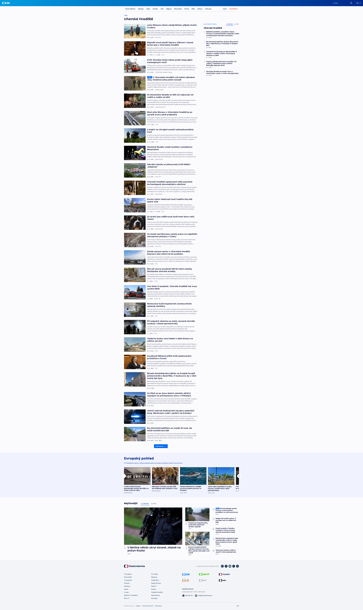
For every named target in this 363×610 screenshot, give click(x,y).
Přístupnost (158, 606)
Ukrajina (141, 9)
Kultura (199, 9)
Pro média (154, 574)
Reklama (154, 577)
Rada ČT (154, 586)
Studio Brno (155, 580)
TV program (128, 574)
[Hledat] (351, 3)
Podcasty (208, 9)
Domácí (155, 9)
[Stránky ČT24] (186, 574)
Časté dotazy (155, 595)
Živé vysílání (128, 577)
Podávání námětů (157, 592)
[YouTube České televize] (229, 566)
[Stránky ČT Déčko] (185, 580)
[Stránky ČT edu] (222, 580)
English (138, 606)
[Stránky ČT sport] (204, 574)
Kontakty (154, 598)
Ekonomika (178, 9)
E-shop (126, 592)
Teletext (127, 583)
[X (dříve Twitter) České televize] (233, 566)
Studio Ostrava (156, 583)
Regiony (169, 9)
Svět (162, 9)
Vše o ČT (126, 598)
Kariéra (153, 589)
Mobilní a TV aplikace (131, 595)
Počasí (186, 9)
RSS (238, 606)
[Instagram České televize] (222, 566)
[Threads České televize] (237, 566)
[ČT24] (6, 3)
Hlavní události (130, 9)
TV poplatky (128, 580)
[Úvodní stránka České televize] (134, 566)
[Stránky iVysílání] (224, 574)
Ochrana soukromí (147, 606)
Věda (193, 9)
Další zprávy (160, 446)
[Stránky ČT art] (202, 580)
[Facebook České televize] (226, 566)
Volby (148, 9)
